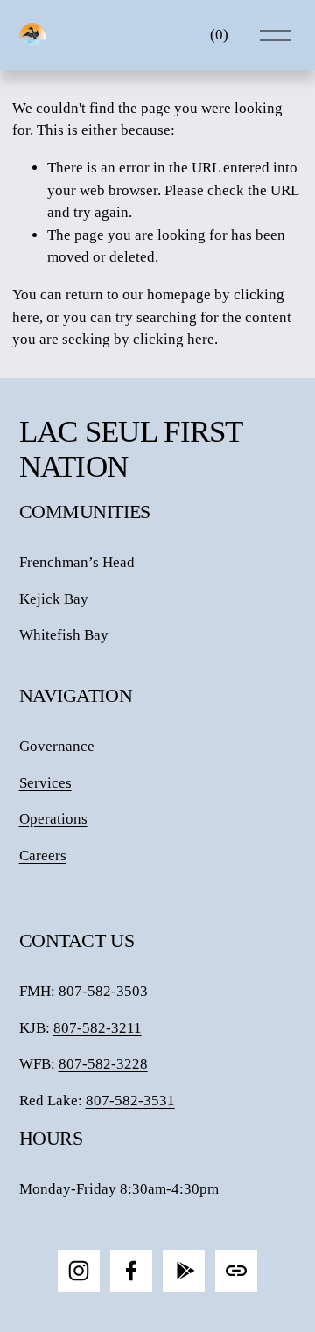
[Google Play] (184, 1271)
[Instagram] (79, 1271)
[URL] (236, 1271)
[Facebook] (131, 1271)
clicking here (173, 339)
